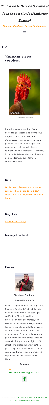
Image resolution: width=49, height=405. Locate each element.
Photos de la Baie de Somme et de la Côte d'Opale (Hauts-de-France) (24, 13)
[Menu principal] (24, 32)
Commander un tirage (15, 221)
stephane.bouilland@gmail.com (24, 372)
